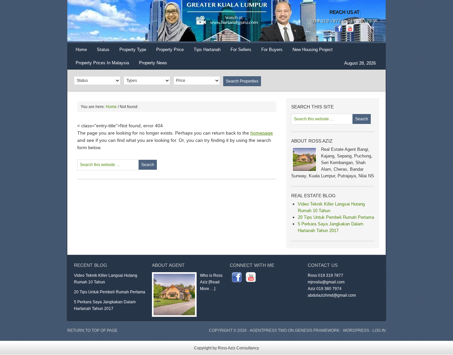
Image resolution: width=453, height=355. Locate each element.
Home (81, 49)
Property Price (167, 51)
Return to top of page (92, 330)
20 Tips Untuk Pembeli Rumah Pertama (336, 217)
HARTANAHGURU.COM (133, 21)
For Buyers (272, 49)
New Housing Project (312, 49)
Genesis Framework (317, 330)
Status (100, 51)
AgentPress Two (268, 330)
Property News (153, 62)
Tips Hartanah (207, 49)
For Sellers (240, 49)
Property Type (130, 51)
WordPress (356, 330)
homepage (261, 133)
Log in (379, 330)
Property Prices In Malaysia (102, 62)
